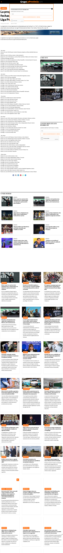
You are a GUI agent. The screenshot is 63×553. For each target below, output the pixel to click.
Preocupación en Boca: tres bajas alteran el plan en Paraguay (52, 228)
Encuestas (25, 282)
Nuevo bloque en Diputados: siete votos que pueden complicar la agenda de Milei (10, 429)
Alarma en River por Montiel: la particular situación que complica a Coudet (21, 228)
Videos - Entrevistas (6, 489)
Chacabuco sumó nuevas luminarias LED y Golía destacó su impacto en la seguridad (31, 532)
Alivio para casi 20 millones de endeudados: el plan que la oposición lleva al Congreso (52, 493)
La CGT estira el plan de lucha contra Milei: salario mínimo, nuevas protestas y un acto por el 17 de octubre (31, 322)
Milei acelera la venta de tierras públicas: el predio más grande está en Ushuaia (31, 429)
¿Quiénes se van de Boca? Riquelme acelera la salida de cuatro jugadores (53, 242)
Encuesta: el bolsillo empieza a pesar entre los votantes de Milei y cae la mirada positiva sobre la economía (31, 287)
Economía (47, 352)
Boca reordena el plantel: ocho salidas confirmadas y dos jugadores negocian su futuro (53, 214)
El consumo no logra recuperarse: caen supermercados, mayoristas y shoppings (52, 429)
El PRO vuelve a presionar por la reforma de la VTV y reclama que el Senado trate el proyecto (31, 392)
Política (25, 317)
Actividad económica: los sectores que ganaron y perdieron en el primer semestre (31, 461)
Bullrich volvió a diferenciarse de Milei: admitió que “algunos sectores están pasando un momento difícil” (31, 356)
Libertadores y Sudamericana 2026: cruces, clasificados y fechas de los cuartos (21, 214)
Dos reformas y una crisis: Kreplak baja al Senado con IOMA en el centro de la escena (52, 532)
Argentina (47, 317)
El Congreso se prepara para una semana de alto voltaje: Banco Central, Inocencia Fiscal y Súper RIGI (52, 287)
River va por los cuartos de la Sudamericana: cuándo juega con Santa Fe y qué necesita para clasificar (21, 201)
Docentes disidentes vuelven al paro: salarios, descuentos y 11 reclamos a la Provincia (52, 392)
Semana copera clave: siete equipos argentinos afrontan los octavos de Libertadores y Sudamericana (21, 242)
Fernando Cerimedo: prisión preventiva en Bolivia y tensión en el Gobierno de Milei (9, 356)
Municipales (47, 457)
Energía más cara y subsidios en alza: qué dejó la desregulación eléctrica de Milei (52, 356)
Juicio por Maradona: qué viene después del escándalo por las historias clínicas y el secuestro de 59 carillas (52, 322)
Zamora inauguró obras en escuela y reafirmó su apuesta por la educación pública (31, 493)
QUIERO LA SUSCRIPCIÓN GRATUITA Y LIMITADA (51, 134)
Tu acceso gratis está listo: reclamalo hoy (48, 124)
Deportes (3, 8)
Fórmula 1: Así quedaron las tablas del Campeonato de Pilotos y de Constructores (52, 200)
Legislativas (48, 282)
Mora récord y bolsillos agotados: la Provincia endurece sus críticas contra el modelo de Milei (10, 392)
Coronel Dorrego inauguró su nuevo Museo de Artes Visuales (52, 460)
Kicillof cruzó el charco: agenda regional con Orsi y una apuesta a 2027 (9, 461)
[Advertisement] (25, 43)
